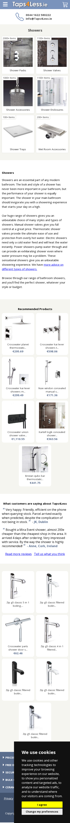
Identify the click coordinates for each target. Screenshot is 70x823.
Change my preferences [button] (42, 811)
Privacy (8, 798)
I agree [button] (42, 804)
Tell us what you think (49, 554)
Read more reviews (18, 554)
